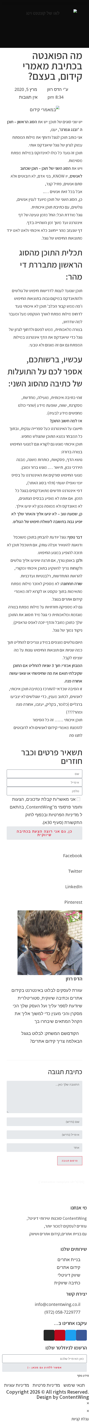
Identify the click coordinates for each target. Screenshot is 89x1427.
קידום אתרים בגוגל (67, 599)
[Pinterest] (59, 1335)
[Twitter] (70, 1335)
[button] (44, 3)
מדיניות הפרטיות (64, 815)
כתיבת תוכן (54, 207)
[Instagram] (49, 1335)
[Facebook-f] (81, 1335)
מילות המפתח (24, 137)
